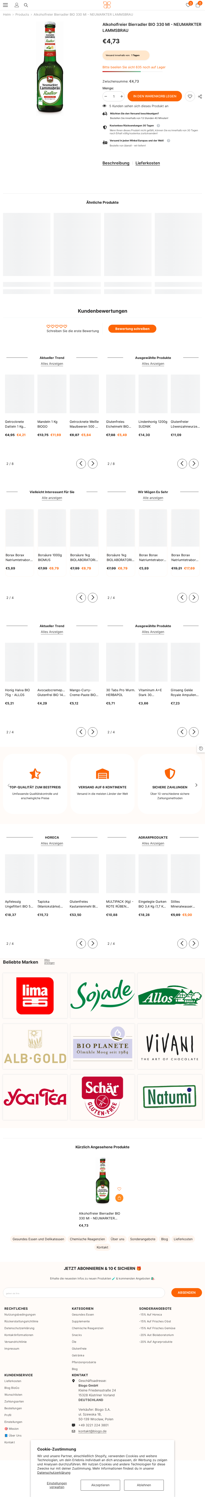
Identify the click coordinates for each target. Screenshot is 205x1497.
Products (22, 14)
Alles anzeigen (49, 961)
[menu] (5, 5)
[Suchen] (26, 5)
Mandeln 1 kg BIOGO (47, 424)
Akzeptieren (100, 1485)
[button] (152, 143)
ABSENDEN (187, 1292)
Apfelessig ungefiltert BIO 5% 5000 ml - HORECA (19, 904)
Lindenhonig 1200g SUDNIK (153, 424)
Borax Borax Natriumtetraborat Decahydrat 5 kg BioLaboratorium (185, 557)
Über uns (117, 1239)
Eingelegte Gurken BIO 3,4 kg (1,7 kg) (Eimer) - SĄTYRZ (152, 904)
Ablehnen (144, 1485)
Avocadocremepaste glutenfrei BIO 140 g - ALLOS (52, 692)
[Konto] (17, 5)
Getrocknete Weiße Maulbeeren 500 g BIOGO (84, 424)
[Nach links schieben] (81, 463)
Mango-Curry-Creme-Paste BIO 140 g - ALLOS (83, 692)
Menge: (108, 88)
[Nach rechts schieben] (92, 463)
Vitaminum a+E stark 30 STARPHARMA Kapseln (150, 692)
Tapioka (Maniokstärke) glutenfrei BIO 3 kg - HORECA (51, 904)
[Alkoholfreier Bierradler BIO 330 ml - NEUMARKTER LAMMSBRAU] (102, 1181)
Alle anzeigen (52, 498)
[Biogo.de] (35, 995)
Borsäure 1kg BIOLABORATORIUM (84, 557)
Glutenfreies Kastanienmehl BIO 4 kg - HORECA (84, 904)
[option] (49, 68)
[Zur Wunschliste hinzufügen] (119, 1189)
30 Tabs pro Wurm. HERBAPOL (120, 692)
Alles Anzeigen (52, 364)
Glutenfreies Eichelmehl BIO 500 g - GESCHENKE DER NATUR (119, 424)
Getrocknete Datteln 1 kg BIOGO (14, 424)
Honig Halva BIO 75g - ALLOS (17, 692)
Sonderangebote (142, 1239)
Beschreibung (116, 163)
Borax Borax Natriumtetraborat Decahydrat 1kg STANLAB (19, 557)
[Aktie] (198, 96)
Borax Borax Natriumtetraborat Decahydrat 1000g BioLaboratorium (153, 557)
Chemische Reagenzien (87, 1239)
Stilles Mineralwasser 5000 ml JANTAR (184, 904)
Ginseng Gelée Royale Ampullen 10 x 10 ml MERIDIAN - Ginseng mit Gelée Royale (185, 692)
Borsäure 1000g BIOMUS (50, 557)
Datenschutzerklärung (53, 1473)
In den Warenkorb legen (154, 96)
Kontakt (102, 1247)
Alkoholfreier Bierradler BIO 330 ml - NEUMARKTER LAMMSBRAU (99, 1216)
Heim (7, 14)
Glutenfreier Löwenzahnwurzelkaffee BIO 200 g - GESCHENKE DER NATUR (185, 424)
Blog (164, 1239)
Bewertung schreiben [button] (132, 329)
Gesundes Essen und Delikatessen (38, 1239)
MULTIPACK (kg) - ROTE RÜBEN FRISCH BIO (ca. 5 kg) (120, 904)
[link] (190, 96)
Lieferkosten (148, 163)
